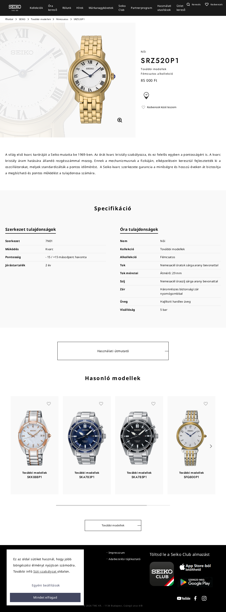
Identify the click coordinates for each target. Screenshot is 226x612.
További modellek (41, 19)
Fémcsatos (62, 19)
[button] (193, 4)
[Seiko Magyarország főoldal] (15, 7)
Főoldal (9, 19)
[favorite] (49, 404)
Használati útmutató (113, 351)
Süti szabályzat (45, 571)
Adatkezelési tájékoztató (124, 559)
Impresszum (117, 553)
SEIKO (22, 19)
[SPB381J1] (120, 120)
